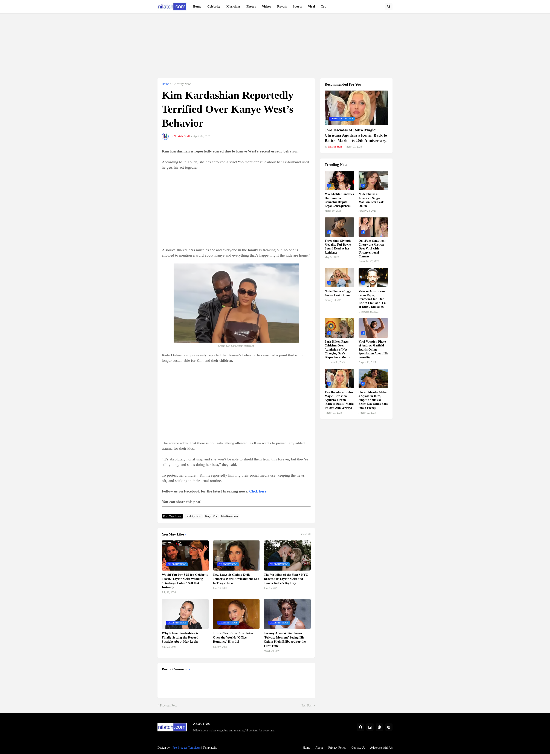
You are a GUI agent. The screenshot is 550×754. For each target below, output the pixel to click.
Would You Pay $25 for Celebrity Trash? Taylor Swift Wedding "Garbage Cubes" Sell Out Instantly (185, 581)
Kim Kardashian (229, 516)
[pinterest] (379, 727)
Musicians (233, 6)
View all (306, 534)
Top (323, 6)
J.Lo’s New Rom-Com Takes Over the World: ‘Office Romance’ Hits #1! (233, 637)
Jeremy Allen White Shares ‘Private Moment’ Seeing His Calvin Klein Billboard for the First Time (285, 639)
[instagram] (389, 727)
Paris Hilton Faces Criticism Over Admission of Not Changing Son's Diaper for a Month (337, 349)
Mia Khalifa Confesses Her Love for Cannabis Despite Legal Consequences (339, 200)
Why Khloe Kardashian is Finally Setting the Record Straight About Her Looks (180, 637)
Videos (266, 6)
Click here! (258, 491)
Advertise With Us (381, 747)
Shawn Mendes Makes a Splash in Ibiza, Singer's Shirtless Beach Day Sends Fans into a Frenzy (373, 400)
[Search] (389, 6)
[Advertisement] (275, 43)
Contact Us (358, 747)
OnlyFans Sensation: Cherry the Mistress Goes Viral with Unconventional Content (372, 248)
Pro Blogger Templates (186, 747)
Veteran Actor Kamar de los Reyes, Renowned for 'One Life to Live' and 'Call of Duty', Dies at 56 (373, 299)
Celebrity (213, 6)
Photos (251, 6)
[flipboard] (370, 727)
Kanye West (211, 516)
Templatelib (210, 747)
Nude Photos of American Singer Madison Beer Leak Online (371, 200)
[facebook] (360, 727)
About (319, 747)
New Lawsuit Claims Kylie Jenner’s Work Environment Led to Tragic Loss (236, 579)
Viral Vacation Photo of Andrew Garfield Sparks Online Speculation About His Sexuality (373, 349)
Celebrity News (182, 84)
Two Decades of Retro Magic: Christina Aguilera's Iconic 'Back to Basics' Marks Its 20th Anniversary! (356, 135)
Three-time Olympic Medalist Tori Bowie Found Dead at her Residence (338, 246)
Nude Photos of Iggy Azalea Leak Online (338, 293)
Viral (311, 6)
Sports (297, 6)
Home (197, 6)
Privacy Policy (337, 747)
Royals (282, 6)
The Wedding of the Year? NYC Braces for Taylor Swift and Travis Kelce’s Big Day (286, 579)
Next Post (306, 705)
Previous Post (168, 705)
